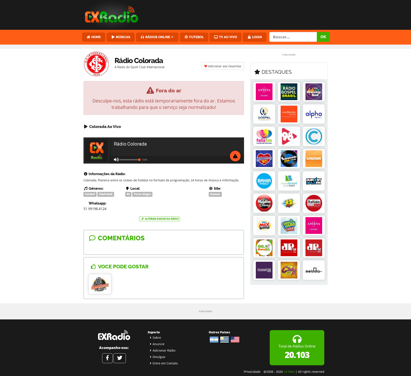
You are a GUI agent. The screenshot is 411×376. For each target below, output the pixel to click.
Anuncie (158, 344)
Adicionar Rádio (164, 350)
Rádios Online (157, 37)
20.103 (297, 355)
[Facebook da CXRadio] (107, 358)
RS (128, 194)
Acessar (215, 194)
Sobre (157, 337)
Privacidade (252, 372)
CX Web (289, 372)
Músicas (122, 37)
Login (256, 37)
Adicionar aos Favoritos (224, 66)
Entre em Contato (165, 363)
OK (323, 37)
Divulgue (159, 357)
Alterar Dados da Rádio (161, 218)
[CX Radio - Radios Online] (114, 335)
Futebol (196, 37)
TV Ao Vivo (227, 37)
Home (96, 37)
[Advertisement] (238, 14)
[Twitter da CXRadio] (119, 358)
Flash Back (106, 194)
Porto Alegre (142, 194)
